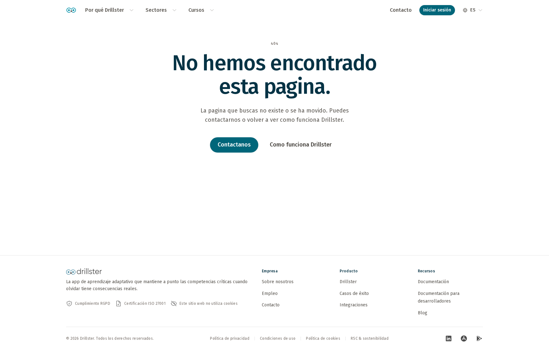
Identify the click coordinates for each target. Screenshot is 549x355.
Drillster (348, 281)
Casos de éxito (354, 293)
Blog (422, 313)
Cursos (196, 10)
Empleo (270, 293)
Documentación (433, 281)
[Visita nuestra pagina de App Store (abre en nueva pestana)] (464, 338)
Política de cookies (323, 338)
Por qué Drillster (104, 10)
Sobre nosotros (278, 281)
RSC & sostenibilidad (370, 338)
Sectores (156, 10)
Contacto (401, 10)
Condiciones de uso (277, 338)
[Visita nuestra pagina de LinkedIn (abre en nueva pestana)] (448, 338)
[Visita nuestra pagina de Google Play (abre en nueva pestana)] (479, 338)
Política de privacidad (229, 338)
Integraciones (354, 305)
